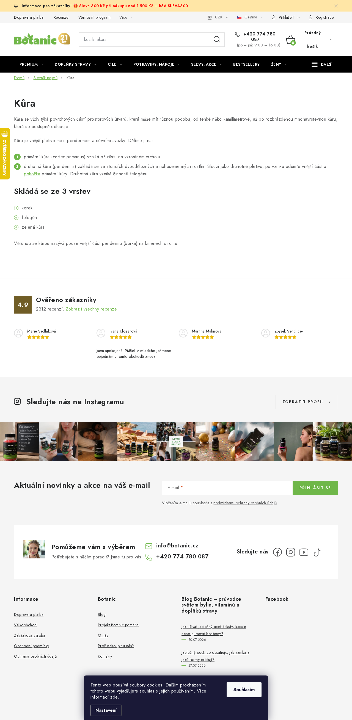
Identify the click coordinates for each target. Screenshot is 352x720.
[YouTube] (303, 552)
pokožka (32, 174)
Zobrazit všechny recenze (91, 309)
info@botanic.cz (177, 546)
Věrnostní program (94, 17)
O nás (103, 635)
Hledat (217, 39)
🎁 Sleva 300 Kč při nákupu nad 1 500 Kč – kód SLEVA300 (130, 6)
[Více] (322, 64)
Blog (102, 614)
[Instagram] (290, 552)
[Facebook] (277, 552)
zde (114, 697)
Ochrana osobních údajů (35, 656)
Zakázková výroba (29, 635)
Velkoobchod (25, 625)
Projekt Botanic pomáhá (118, 625)
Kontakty (105, 656)
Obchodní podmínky (31, 646)
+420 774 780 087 (259, 36)
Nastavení (106, 710)
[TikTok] (317, 552)
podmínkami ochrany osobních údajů (245, 503)
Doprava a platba (28, 17)
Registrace (325, 17)
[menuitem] (31, 64)
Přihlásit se (315, 488)
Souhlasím (244, 689)
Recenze (61, 17)
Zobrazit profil (303, 402)
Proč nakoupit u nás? (116, 646)
